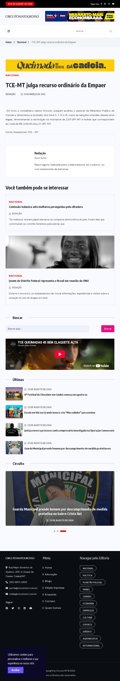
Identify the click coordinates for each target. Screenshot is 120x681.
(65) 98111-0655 (18, 582)
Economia (88, 603)
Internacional (91, 645)
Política (87, 575)
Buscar (108, 328)
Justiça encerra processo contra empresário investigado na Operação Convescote (69, 430)
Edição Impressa (54, 587)
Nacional (21, 42)
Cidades (87, 596)
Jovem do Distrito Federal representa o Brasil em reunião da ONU (49, 280)
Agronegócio (90, 638)
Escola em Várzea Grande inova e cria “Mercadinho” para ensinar (59, 412)
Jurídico (87, 631)
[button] (54, 531)
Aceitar (16, 670)
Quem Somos (53, 608)
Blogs (48, 581)
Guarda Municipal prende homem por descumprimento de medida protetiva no (67, 448)
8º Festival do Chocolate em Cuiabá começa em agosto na (55, 394)
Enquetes (50, 594)
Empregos (88, 610)
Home (9, 42)
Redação (17, 213)
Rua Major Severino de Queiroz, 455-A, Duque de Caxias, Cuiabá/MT (20, 572)
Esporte (87, 624)
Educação (51, 574)
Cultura (87, 617)
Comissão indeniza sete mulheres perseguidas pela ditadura (46, 206)
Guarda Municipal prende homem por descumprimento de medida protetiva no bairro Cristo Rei (60, 511)
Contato (50, 601)
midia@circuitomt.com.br (23, 594)
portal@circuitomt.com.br (23, 588)
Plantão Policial (92, 582)
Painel (86, 589)
